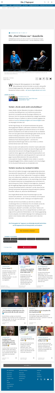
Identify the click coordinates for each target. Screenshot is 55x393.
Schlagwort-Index (10, 378)
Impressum (39, 374)
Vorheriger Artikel (8, 247)
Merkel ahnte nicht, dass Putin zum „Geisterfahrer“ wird (27, 99)
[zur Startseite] (27, 2)
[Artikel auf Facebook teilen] (44, 79)
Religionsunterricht (34, 5)
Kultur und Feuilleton (11, 7)
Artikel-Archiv (9, 376)
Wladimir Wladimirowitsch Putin (10, 241)
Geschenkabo (9, 374)
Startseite (4, 7)
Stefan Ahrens (6, 79)
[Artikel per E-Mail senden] (50, 79)
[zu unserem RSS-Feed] (50, 379)
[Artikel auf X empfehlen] (47, 79)
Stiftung (20, 380)
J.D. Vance (25, 5)
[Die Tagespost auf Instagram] (44, 379)
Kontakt (38, 372)
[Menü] (2, 2)
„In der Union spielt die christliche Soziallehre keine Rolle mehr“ (27, 270)
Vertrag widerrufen (10, 384)
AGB (7, 380)
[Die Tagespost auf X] (40, 379)
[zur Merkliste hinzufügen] (37, 79)
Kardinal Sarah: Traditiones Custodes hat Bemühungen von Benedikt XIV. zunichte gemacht (9, 342)
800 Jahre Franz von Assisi (46, 5)
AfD (10, 5)
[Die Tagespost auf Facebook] (38, 379)
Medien (18, 7)
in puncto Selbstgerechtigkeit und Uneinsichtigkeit (27, 120)
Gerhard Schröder (22, 239)
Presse (8, 388)
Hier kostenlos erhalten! (27, 231)
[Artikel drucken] (40, 79)
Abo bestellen (9, 372)
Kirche (5, 291)
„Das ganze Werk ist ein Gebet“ (27, 339)
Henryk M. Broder (31, 239)
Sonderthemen (22, 378)
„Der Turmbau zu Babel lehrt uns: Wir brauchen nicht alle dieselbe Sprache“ (13, 311)
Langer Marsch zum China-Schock (44, 269)
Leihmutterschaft (17, 5)
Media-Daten (21, 372)
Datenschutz (39, 376)
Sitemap (8, 382)
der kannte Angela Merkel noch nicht (35, 90)
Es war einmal (6, 268)
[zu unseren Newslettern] (47, 379)
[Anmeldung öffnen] (52, 2)
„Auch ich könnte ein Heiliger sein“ (44, 340)
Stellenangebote (10, 386)
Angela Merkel (14, 239)
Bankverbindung (22, 376)
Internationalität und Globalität (42, 239)
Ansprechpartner (22, 374)
